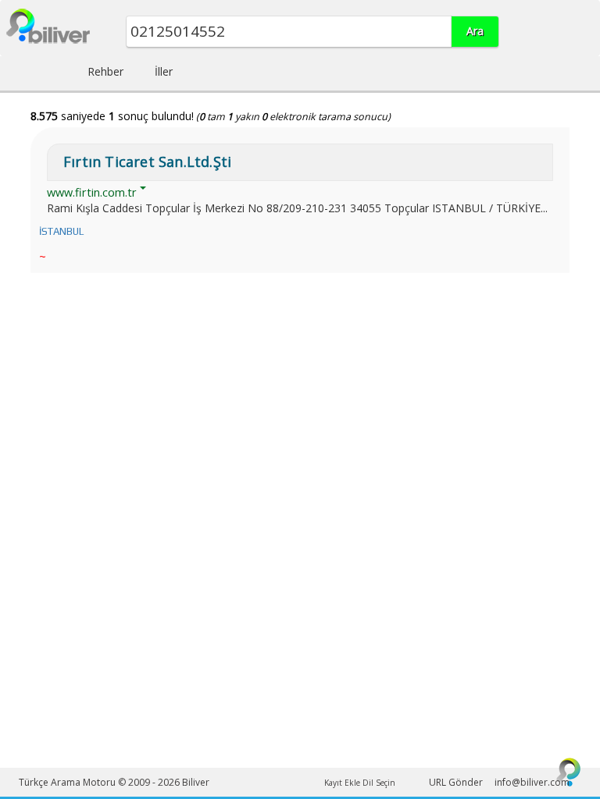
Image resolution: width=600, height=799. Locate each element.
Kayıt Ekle (342, 782)
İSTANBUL (61, 231)
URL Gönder (456, 782)
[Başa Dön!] (568, 771)
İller (164, 71)
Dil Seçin (378, 782)
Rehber (105, 71)
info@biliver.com (532, 782)
